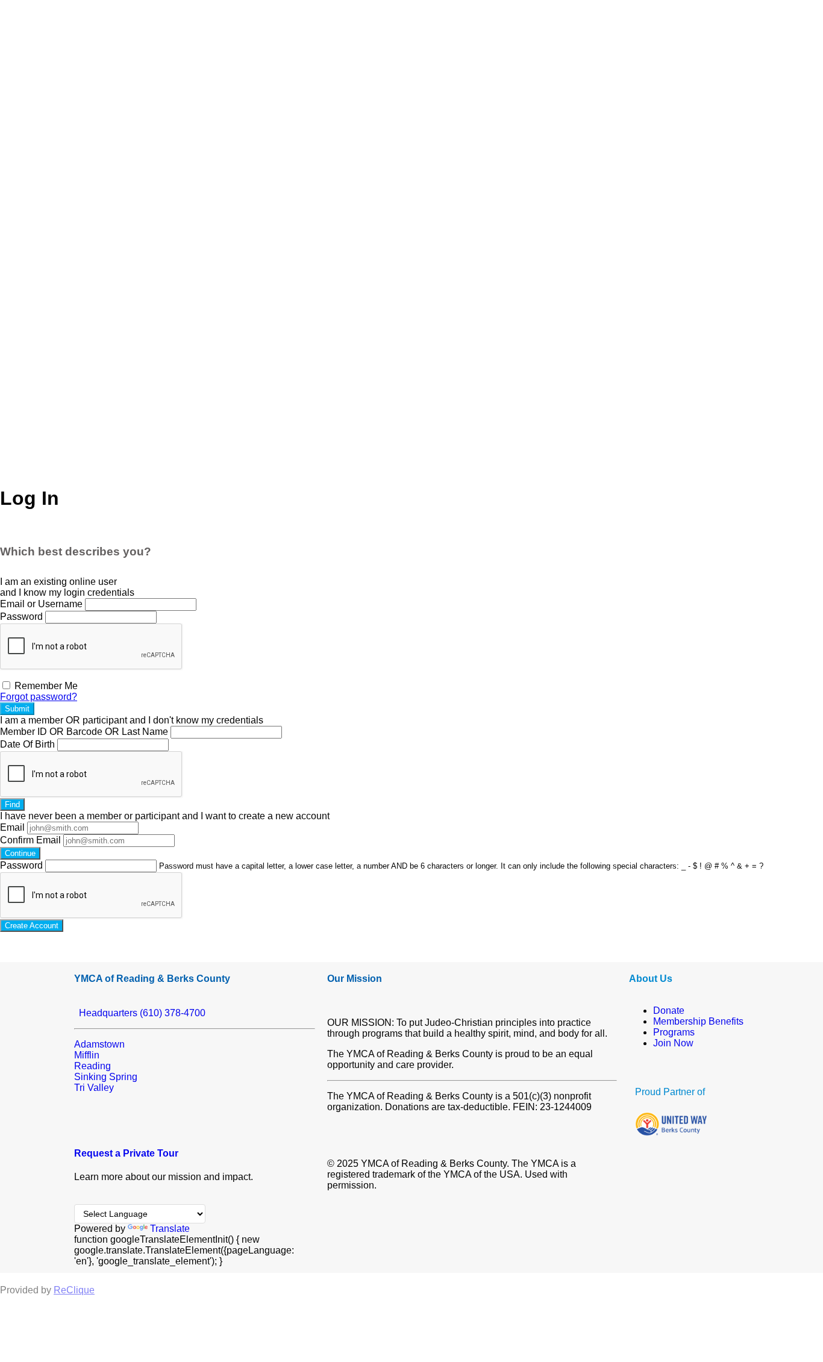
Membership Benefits (698, 1021)
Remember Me (45, 686)
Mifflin (86, 1055)
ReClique (74, 1290)
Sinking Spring (105, 1077)
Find (12, 804)
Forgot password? (38, 697)
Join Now (673, 1043)
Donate (668, 1010)
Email (12, 827)
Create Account (31, 925)
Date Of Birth (27, 744)
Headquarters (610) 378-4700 (139, 1013)
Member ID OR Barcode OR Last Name (84, 731)
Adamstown (99, 1044)
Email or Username (41, 604)
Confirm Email (30, 840)
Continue (20, 853)
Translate (170, 1228)
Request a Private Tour (126, 1153)
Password (21, 616)
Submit (17, 708)
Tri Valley (94, 1087)
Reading (92, 1066)
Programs (674, 1032)
